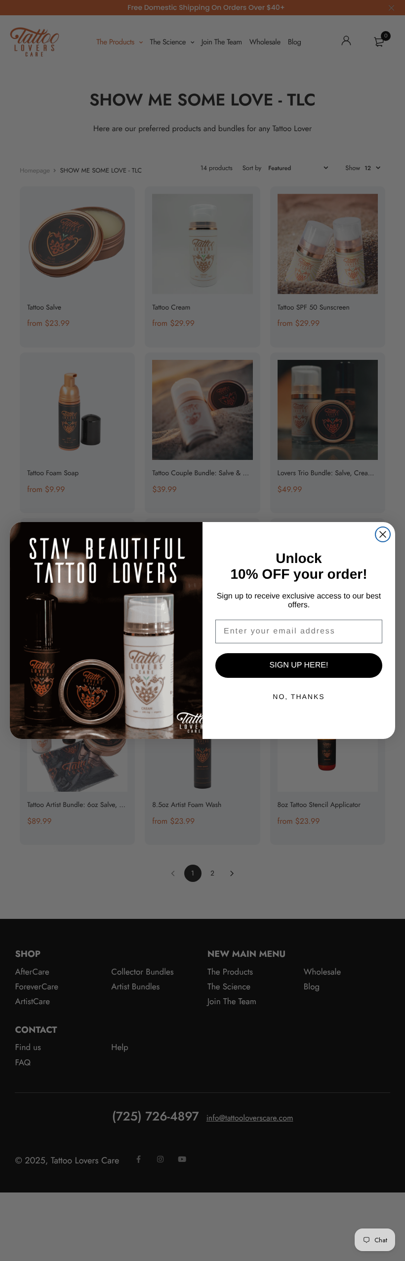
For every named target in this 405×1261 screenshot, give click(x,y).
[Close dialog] (382, 534)
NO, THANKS (298, 697)
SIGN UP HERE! (299, 665)
